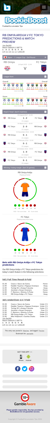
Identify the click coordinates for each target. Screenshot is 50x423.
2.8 (3, 52)
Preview (41, 331)
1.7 (16, 52)
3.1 (7, 52)
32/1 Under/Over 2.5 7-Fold (16, 300)
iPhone (21, 360)
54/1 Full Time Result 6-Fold (16, 279)
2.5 (10, 52)
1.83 (19, 52)
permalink (30, 333)
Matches (26, 331)
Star (45, 57)
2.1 (13, 52)
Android (28, 360)
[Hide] (45, 77)
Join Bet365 (7, 45)
